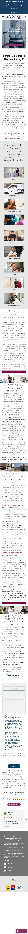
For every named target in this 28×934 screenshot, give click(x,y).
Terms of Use (10, 850)
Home (5, 847)
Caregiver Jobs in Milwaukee (12, 847)
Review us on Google (14, 804)
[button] (14, 372)
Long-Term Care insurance (14, 505)
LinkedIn (10, 870)
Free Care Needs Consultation (12, 139)
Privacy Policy (6, 755)
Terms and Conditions (19, 755)
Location (20, 847)
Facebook (10, 863)
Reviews (5, 850)
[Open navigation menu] (25, 17)
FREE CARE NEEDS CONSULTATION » (14, 44)
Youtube (10, 867)
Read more (6, 826)
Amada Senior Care (19, 69)
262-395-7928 (14, 8)
